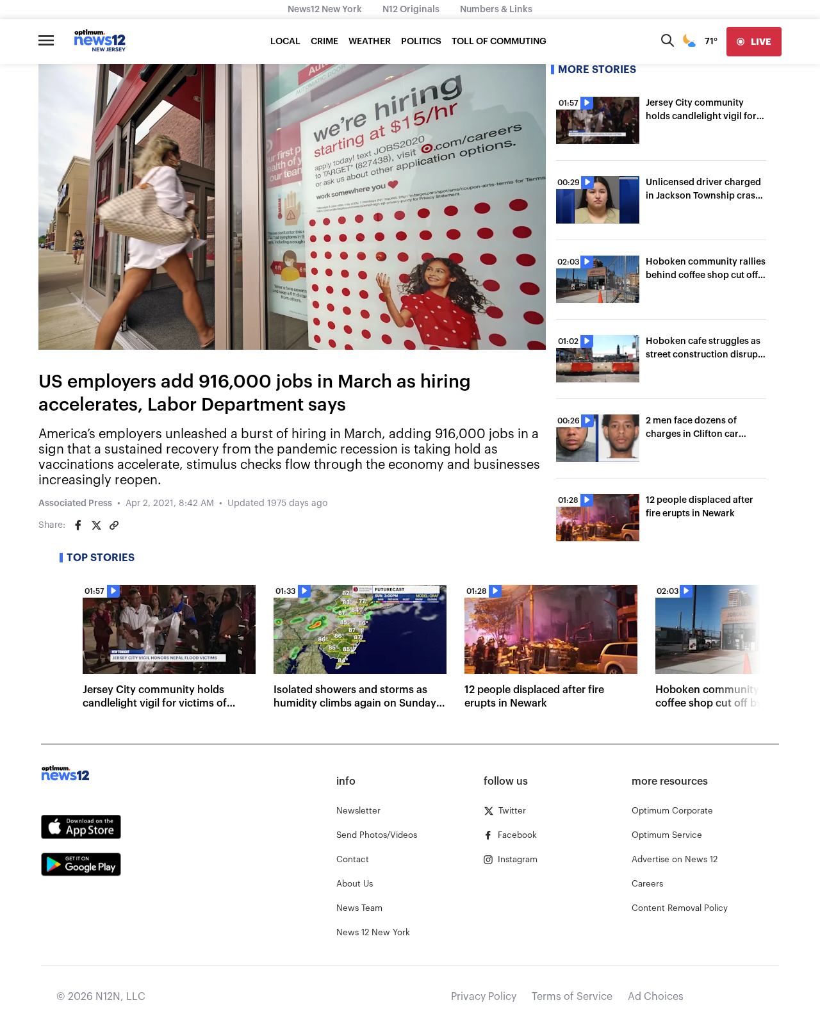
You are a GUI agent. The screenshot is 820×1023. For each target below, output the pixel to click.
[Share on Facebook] (78, 525)
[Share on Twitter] (96, 525)
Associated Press (75, 503)
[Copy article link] (114, 525)
